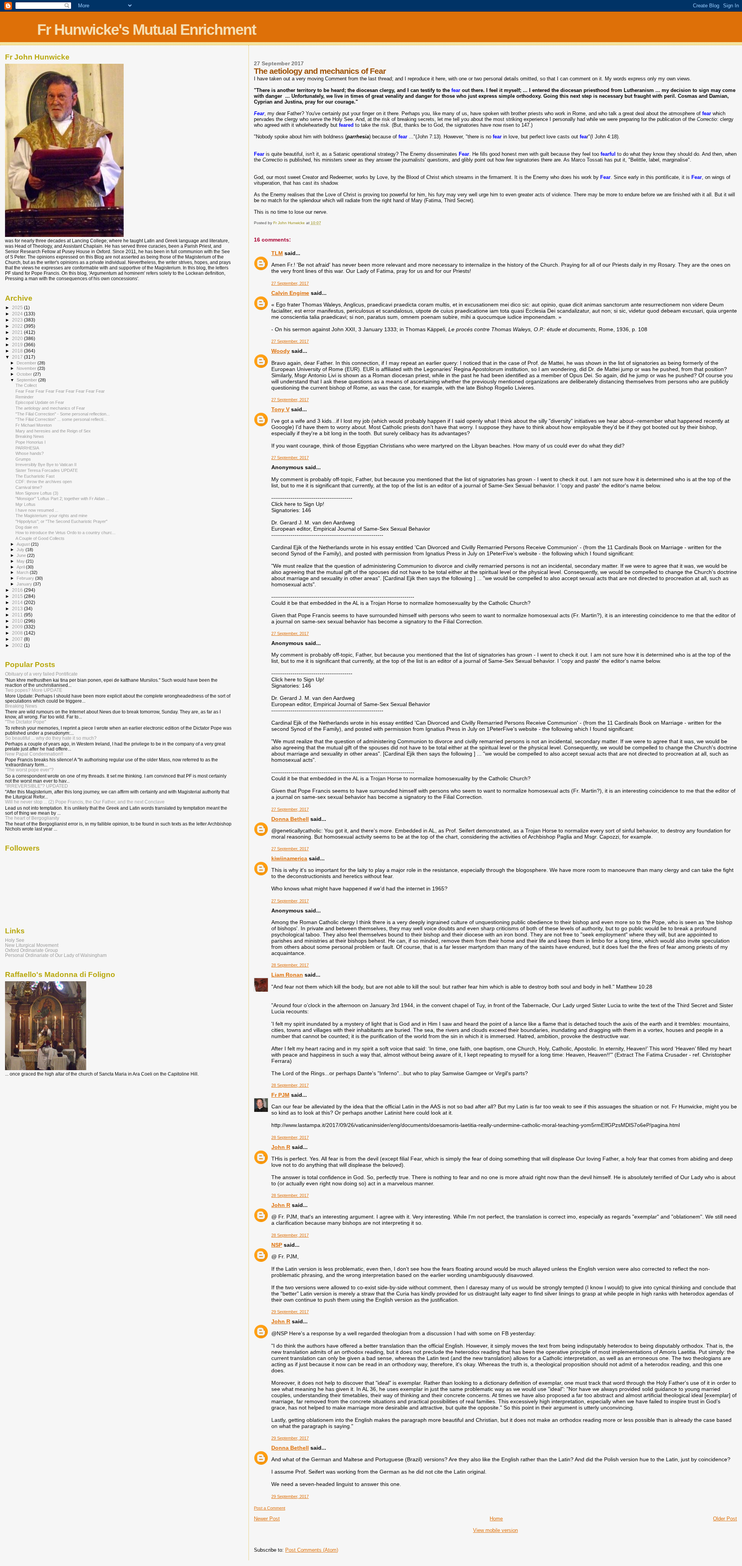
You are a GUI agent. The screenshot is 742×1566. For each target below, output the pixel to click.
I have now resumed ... (36, 510)
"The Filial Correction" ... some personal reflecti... (61, 419)
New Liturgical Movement (31, 945)
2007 (18, 639)
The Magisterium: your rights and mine (51, 515)
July (21, 549)
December (27, 363)
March (23, 572)
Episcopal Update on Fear (39, 402)
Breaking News (29, 436)
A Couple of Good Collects (40, 538)
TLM (277, 253)
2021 (18, 332)
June (22, 555)
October (25, 374)
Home (496, 1519)
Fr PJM (280, 1095)
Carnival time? (28, 487)
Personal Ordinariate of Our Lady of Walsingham (56, 955)
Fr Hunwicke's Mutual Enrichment (146, 29)
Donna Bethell (290, 819)
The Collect (26, 385)
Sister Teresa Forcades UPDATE (46, 470)
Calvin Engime (290, 293)
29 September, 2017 (290, 1311)
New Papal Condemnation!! (34, 753)
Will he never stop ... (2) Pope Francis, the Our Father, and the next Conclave (85, 801)
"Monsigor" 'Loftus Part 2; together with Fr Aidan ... (62, 498)
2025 (18, 307)
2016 (18, 589)
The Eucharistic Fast (34, 476)
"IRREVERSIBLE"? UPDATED (36, 785)
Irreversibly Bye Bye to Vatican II (46, 464)
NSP (276, 1245)
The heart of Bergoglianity (32, 817)
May (21, 561)
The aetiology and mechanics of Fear (50, 408)
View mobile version (495, 1530)
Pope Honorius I (30, 442)
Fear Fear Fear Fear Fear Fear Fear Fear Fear (60, 391)
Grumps (23, 459)
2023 (18, 319)
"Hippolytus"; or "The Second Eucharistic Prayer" (61, 521)
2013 (18, 608)
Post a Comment (269, 1508)
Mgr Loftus (25, 504)
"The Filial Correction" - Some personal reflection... (62, 414)
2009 (18, 626)
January (25, 584)
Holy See (14, 940)
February (26, 578)
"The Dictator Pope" (25, 721)
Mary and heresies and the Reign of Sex (53, 431)
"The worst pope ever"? (29, 769)
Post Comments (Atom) (311, 1550)
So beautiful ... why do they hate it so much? (51, 737)
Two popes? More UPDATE (33, 690)
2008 (18, 632)
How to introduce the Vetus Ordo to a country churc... (65, 532)
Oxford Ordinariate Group (31, 950)
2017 (18, 356)
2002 (18, 645)
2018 (18, 350)
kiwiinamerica (289, 858)
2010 (18, 620)
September (27, 380)
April (21, 567)
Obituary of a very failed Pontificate (41, 673)
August (24, 544)
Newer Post (267, 1519)
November (27, 368)
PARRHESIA (27, 448)
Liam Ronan (287, 975)
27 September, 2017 (290, 283)
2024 (18, 313)
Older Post (725, 1519)
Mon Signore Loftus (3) (36, 493)
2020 (18, 338)
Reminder (24, 397)
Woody (280, 351)
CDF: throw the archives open (43, 481)
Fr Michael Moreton (33, 425)
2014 (18, 602)
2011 (18, 614)
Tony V (280, 409)
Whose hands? (29, 453)
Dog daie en (26, 527)
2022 (18, 326)
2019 (18, 344)
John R (280, 1147)
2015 (18, 596)
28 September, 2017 (290, 965)
